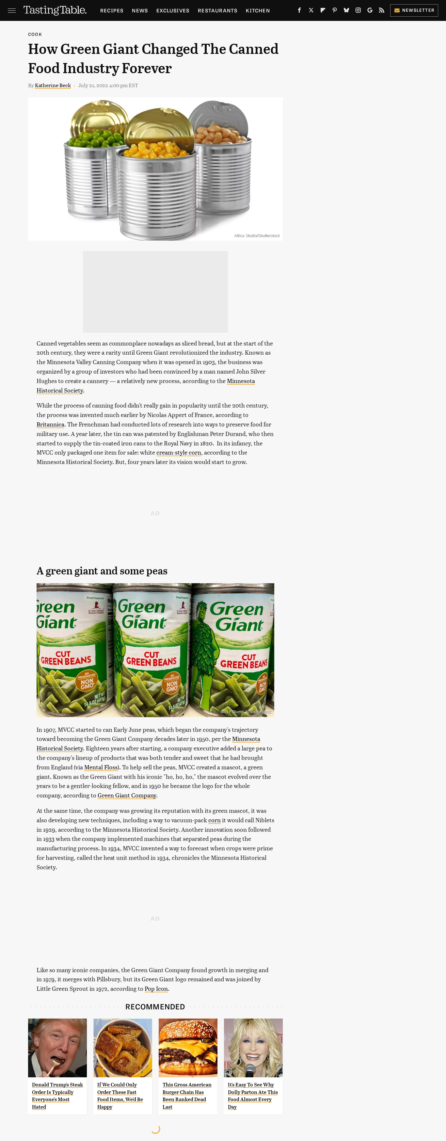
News (140, 10)
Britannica (50, 424)
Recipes (111, 10)
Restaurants (217, 10)
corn (214, 820)
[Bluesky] (346, 11)
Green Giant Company (127, 795)
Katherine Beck (53, 85)
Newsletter (418, 10)
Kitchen (258, 10)
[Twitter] (311, 11)
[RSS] (381, 11)
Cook (35, 34)
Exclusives (172, 10)
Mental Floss (101, 767)
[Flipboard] (323, 11)
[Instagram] (358, 11)
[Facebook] (299, 11)
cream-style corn (178, 452)
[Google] (370, 11)
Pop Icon (156, 988)
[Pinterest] (334, 11)
